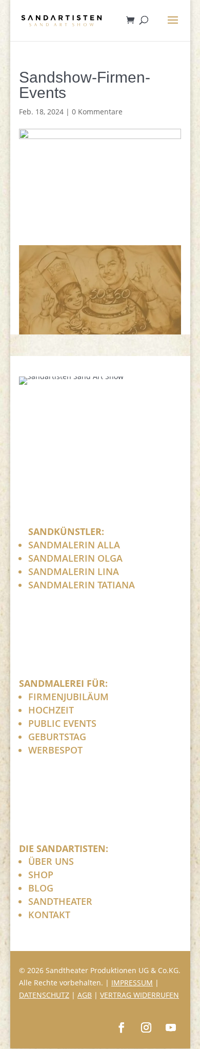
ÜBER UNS (51, 861)
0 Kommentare (97, 111)
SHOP (40, 874)
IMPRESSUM (132, 982)
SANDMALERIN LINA (73, 571)
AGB (84, 995)
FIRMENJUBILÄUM (68, 696)
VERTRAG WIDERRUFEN (139, 995)
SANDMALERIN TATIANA (81, 585)
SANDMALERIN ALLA (74, 545)
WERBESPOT (55, 750)
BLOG (40, 888)
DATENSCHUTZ (44, 995)
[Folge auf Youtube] (171, 1027)
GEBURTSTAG (57, 736)
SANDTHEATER (60, 901)
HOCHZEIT (51, 710)
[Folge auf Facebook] (121, 1027)
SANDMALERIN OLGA (75, 558)
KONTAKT (49, 914)
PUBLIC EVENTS (62, 723)
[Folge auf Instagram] (146, 1027)
